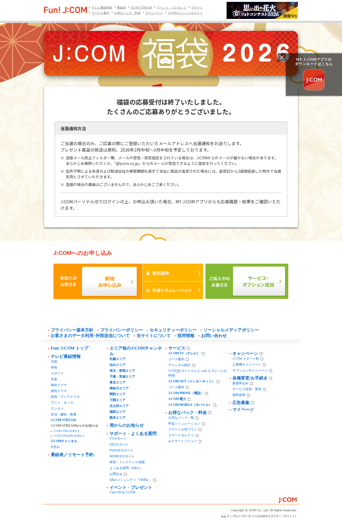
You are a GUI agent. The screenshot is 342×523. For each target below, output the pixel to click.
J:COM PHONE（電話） (186, 393)
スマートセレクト (181, 435)
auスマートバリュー (182, 441)
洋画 (54, 361)
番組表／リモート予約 (72, 454)
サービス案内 (100, 12)
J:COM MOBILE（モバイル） (190, 405)
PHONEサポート (121, 450)
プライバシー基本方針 (72, 330)
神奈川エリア (119, 388)
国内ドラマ (59, 391)
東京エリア (118, 382)
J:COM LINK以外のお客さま (68, 435)
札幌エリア (118, 359)
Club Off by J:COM (122, 492)
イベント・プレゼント (171, 7)
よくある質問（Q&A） (126, 468)
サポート (197, 7)
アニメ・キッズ (62, 403)
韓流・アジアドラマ (65, 397)
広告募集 (241, 402)
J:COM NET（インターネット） (191, 381)
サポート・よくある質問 (133, 433)
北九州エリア (119, 406)
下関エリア (118, 400)
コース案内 (176, 359)
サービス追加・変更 (246, 389)
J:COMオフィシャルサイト (185, 12)
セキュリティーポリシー (173, 330)
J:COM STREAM (141, 7)
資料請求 (238, 395)
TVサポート (118, 439)
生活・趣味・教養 (63, 414)
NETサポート (119, 444)
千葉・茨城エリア (122, 376)
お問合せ (116, 474)
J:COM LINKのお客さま (66, 431)
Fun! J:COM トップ (69, 348)
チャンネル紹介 (179, 365)
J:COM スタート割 (245, 358)
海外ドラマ (59, 385)
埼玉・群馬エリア (122, 371)
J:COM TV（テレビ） (184, 353)
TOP (328, 510)
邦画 (54, 367)
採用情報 (186, 335)
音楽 (54, 379)
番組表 (121, 7)
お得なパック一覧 (181, 417)
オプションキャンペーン (250, 370)
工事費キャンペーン (246, 364)
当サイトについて (154, 335)
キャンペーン (154, 12)
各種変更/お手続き (250, 378)
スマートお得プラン (182, 429)
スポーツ (57, 373)
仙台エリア (118, 365)
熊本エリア (118, 417)
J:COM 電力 (177, 399)
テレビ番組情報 (102, 7)
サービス (176, 348)
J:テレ (55, 447)
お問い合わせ (214, 335)
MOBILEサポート (122, 456)
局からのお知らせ (127, 425)
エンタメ (57, 408)
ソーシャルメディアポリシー (231, 330)
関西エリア (118, 394)
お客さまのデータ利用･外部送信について (90, 335)
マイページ (243, 409)
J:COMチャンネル (64, 441)
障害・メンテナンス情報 (127, 462)
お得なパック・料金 (127, 12)
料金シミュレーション (184, 423)
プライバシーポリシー (121, 330)
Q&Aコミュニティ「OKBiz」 (130, 480)
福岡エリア (118, 412)
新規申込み (240, 383)
